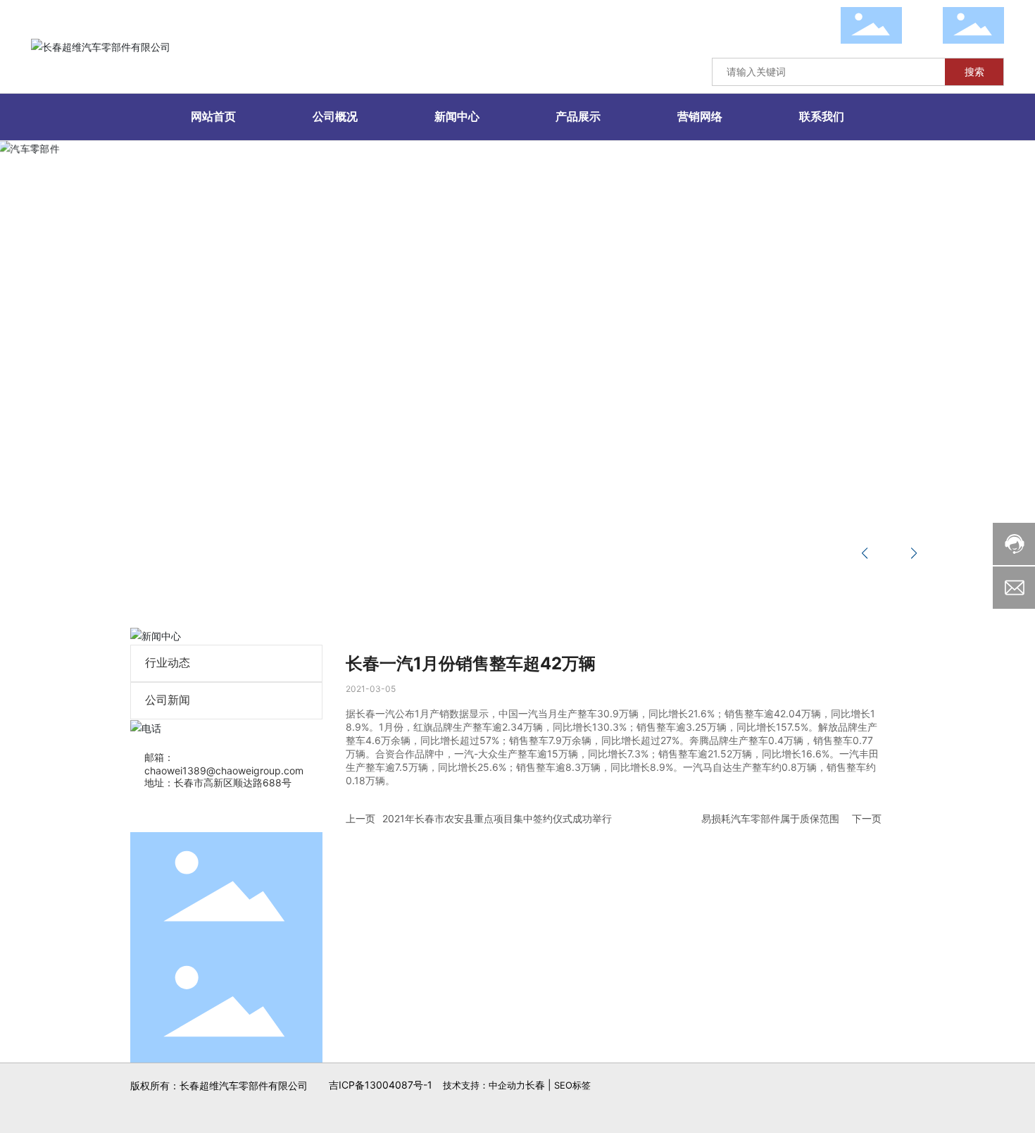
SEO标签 (572, 1085)
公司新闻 (167, 700)
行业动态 (167, 663)
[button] (121, 567)
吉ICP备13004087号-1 (380, 1085)
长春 (535, 1085)
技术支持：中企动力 (484, 1085)
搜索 (974, 72)
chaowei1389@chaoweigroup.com (223, 770)
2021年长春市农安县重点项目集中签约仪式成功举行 (497, 818)
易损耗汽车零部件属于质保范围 (770, 818)
